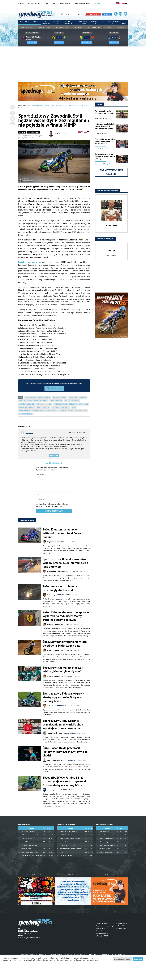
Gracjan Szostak (25, 401)
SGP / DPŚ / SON (94, 22)
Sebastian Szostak (66, 411)
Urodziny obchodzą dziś (105, 239)
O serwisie (21, 3)
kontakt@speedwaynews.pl (30, 937)
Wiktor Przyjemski (26, 414)
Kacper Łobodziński (43, 404)
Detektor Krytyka (94, 27)
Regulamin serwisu (65, 3)
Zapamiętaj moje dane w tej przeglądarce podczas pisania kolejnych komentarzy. (52, 505)
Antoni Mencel (30, 397)
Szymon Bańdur (81, 411)
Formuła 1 (108, 27)
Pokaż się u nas (100, 928)
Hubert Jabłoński (41, 401)
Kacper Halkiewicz (26, 404)
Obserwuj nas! (55, 388)
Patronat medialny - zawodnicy (107, 190)
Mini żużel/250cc (44, 27)
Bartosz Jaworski (59, 397)
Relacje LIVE (121, 27)
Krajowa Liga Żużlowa (82, 22)
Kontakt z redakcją (101, 923)
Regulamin (99, 931)
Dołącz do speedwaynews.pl (82, 3)
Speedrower (78, 27)
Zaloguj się (97, 3)
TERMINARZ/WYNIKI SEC (113, 22)
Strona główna (24, 106)
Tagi (20, 397)
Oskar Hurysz (24, 411)
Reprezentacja (25, 22)
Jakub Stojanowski (72, 401)
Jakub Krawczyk (56, 401)
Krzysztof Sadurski (27, 407)
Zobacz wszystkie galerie (111, 172)
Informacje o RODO (101, 936)
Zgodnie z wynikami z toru (30, 262)
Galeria (99, 104)
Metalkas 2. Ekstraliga (69, 22)
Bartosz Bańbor (44, 397)
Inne (62, 542)
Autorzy (46, 3)
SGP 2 (102, 22)
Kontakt (54, 3)
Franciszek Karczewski (78, 397)
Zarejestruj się (122, 923)
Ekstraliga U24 (56, 22)
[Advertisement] (73, 65)
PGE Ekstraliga (46, 22)
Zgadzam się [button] (138, 959)
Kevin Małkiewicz (60, 404)
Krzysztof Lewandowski (78, 404)
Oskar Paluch (37, 411)
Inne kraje (124, 22)
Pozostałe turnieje (27, 27)
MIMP (74, 407)
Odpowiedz (54, 455)
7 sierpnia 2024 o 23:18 (78, 432)
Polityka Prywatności (101, 933)
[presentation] (15, 37)
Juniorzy (36, 22)
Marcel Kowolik (43, 407)
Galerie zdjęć (122, 928)
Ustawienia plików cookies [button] (122, 959)
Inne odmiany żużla (62, 27)
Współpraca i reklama (34, 3)
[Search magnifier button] (78, 14)
